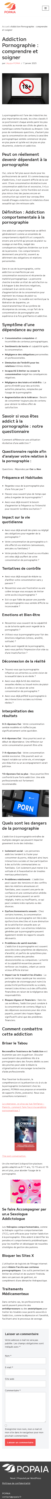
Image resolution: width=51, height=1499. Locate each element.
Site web (9, 1378)
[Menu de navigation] (45, 8)
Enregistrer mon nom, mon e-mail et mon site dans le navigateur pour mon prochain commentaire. (24, 1432)
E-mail (9, 1367)
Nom (8, 1355)
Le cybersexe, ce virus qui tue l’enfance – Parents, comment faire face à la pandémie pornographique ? (24, 1107)
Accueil (5, 26)
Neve (12, 1478)
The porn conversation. (14, 1155)
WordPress (35, 1478)
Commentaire (13, 1390)
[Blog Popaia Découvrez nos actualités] (10, 8)
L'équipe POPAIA (13, 63)
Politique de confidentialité (16, 1483)
